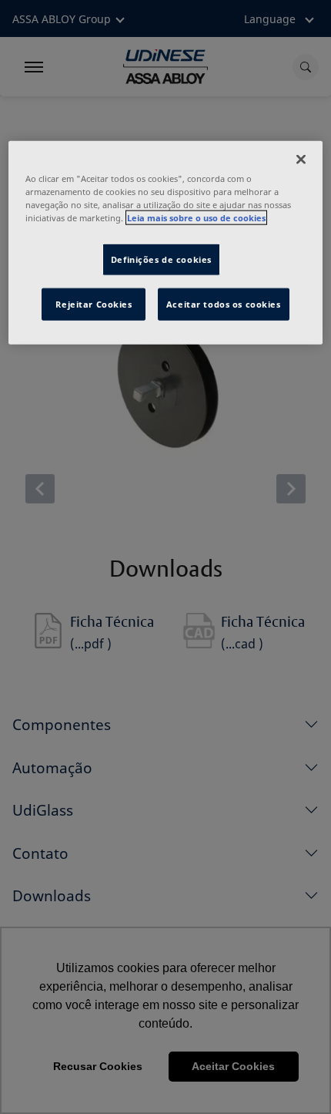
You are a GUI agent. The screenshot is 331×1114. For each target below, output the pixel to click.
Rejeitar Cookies (93, 304)
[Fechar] (301, 159)
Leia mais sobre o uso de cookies (196, 218)
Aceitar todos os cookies (223, 304)
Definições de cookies (161, 259)
